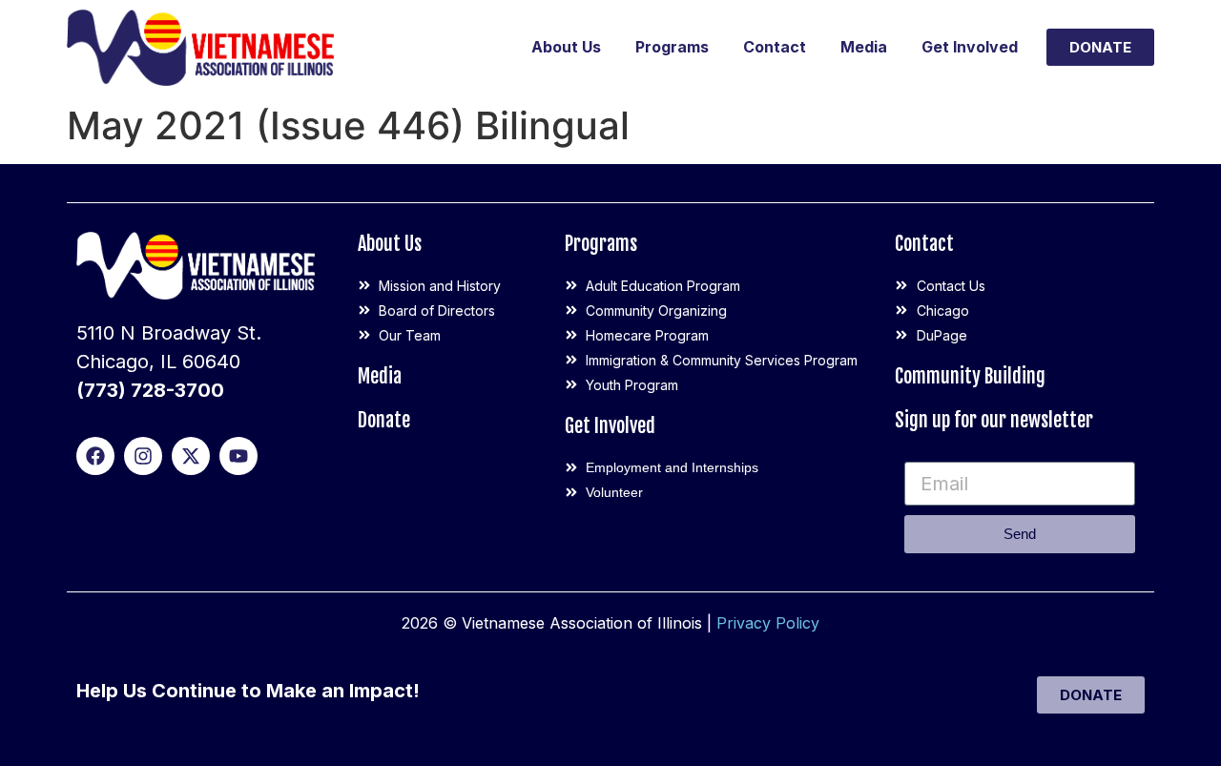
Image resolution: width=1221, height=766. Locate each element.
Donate (384, 420)
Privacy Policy (767, 622)
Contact (774, 46)
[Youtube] (238, 456)
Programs (672, 46)
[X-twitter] (191, 456)
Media (863, 46)
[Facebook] (95, 456)
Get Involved (969, 46)
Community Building (970, 376)
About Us (566, 46)
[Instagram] (143, 456)
